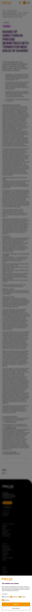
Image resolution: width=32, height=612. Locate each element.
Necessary (7, 597)
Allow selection (16, 608)
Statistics (24, 597)
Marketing (7, 600)
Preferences (15, 597)
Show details (4, 594)
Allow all (16, 604)
